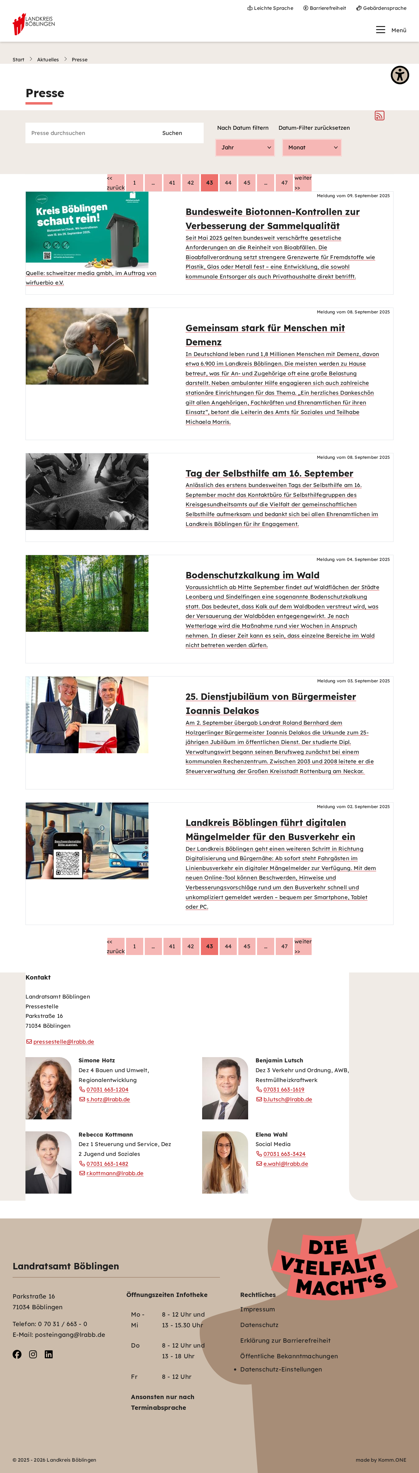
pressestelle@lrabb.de (63, 1041)
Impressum (257, 1309)
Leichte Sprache (273, 8)
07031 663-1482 (107, 1163)
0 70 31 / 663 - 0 (62, 1324)
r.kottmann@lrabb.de (115, 1173)
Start (19, 59)
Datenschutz (259, 1325)
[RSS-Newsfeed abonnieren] (379, 117)
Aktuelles (48, 59)
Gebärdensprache (384, 8)
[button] (391, 29)
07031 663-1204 (107, 1089)
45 (247, 182)
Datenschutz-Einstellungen (281, 1369)
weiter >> (303, 182)
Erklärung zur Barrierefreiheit (285, 1340)
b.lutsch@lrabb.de (287, 1099)
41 (172, 182)
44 (228, 182)
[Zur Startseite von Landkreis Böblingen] (34, 24)
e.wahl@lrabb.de (285, 1163)
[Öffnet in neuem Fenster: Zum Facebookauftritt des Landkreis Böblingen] (17, 1354)
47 (284, 182)
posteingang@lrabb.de (70, 1334)
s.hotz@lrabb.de (108, 1099)
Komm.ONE (392, 1460)
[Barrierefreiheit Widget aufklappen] (400, 75)
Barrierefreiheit (328, 8)
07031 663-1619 (284, 1089)
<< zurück (116, 182)
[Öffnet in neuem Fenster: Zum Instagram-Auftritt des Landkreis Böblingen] (33, 1354)
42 (190, 182)
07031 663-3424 (284, 1153)
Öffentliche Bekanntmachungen (289, 1356)
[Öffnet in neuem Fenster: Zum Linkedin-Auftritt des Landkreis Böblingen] (49, 1354)
